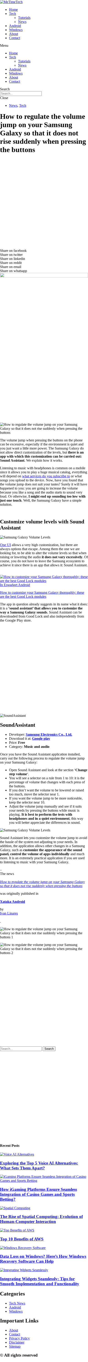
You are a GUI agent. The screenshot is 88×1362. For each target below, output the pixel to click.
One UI (5, 545)
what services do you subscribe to (46, 476)
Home (13, 9)
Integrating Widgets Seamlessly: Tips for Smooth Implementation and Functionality (39, 1281)
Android (15, 26)
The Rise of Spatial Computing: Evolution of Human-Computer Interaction (41, 1219)
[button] (44, 46)
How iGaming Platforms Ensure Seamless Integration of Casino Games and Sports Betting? (38, 1194)
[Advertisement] (44, 202)
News (22, 22)
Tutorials (24, 18)
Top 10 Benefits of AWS (22, 1239)
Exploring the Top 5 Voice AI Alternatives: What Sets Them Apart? (39, 1165)
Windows (16, 30)
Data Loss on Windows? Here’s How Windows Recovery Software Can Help (43, 1259)
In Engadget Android (15, 585)
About (13, 34)
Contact (14, 38)
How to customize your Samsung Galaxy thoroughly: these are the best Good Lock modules (42, 594)
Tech (12, 14)
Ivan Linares (9, 913)
